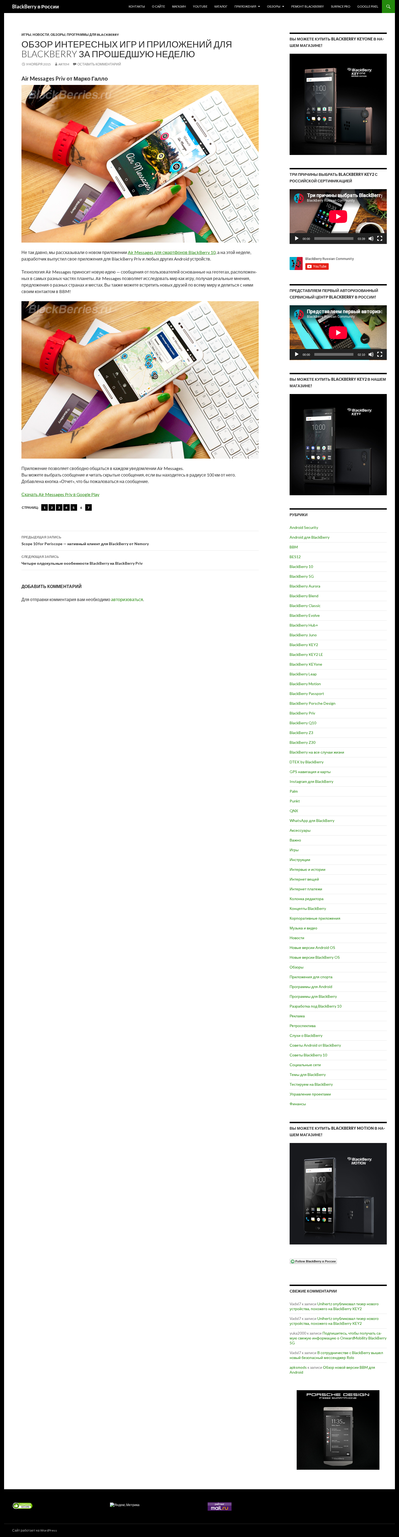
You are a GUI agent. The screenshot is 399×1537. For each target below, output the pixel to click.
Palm (294, 791)
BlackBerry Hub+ (304, 625)
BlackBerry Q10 (303, 722)
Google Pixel (367, 6)
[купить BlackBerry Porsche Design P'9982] (338, 1430)
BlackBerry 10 (301, 566)
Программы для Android (311, 986)
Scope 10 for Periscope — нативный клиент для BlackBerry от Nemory (85, 540)
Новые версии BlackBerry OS (315, 957)
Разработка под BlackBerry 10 (315, 1006)
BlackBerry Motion (305, 683)
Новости (41, 35)
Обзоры (273, 6)
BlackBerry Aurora (305, 586)
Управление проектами (310, 1094)
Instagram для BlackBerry (311, 781)
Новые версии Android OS (312, 947)
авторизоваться (127, 599)
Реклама (297, 1016)
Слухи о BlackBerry (306, 1035)
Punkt (295, 801)
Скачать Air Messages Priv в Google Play (60, 494)
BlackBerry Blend (304, 595)
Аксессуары (300, 830)
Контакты (137, 6)
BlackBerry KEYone (306, 664)
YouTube (200, 6)
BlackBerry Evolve (305, 615)
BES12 (295, 556)
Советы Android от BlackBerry (315, 1045)
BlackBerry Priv (302, 713)
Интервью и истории (307, 869)
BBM (294, 547)
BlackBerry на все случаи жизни (317, 752)
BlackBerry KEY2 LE (306, 654)
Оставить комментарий (99, 64)
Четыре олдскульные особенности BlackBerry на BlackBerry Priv (81, 560)
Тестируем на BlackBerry (311, 1084)
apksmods (298, 1367)
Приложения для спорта (311, 976)
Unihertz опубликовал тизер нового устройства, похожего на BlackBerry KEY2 (334, 1306)
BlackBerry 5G (302, 576)
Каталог (220, 6)
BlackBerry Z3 (301, 732)
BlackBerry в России (35, 6)
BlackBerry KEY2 (304, 644)
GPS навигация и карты (310, 771)
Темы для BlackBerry (308, 1074)
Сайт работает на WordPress (34, 1530)
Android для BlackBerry (310, 537)
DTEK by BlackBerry (307, 762)
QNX (294, 810)
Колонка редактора (307, 898)
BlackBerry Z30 (302, 742)
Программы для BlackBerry (93, 35)
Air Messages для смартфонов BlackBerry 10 (172, 252)
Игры (26, 35)
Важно (295, 840)
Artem (63, 64)
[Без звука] (371, 238)
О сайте (158, 6)
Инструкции (300, 859)
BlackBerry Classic (305, 605)
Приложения (245, 6)
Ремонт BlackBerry (307, 6)
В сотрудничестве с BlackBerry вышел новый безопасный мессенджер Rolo (336, 1355)
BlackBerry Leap (303, 674)
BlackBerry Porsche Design (312, 703)
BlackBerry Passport (307, 693)
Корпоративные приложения (315, 918)
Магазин (179, 6)
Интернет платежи (306, 889)
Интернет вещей (304, 879)
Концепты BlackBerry (308, 908)
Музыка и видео (303, 928)
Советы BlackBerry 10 (308, 1055)
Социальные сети (305, 1064)
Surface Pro (340, 6)
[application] (338, 216)
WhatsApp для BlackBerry (312, 820)
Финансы (298, 1103)
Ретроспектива (303, 1025)
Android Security (304, 527)
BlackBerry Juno (303, 635)
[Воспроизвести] (296, 238)
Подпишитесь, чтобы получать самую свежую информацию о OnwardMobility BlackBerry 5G (338, 1338)
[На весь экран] (379, 238)
